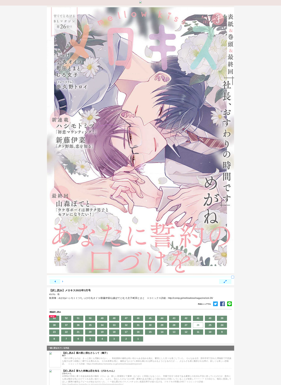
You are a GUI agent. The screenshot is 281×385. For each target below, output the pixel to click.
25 (210, 325)
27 (186, 325)
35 (90, 325)
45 (150, 318)
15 (150, 332)
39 (222, 318)
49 (102, 318)
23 (54, 332)
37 (66, 325)
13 (174, 332)
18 (114, 332)
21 (78, 332)
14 (162, 332)
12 (186, 332)
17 (126, 332)
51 (78, 318)
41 (198, 318)
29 (162, 325)
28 (174, 325)
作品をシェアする (204, 304)
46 (138, 318)
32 (126, 325)
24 (222, 325)
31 (138, 325)
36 (78, 325)
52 (66, 318)
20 (90, 332)
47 (126, 318)
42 (186, 318)
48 (114, 318)
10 (210, 332)
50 (90, 318)
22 (66, 332)
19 (102, 332)
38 (54, 325)
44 (162, 318)
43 (174, 318)
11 (198, 332)
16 (138, 332)
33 (114, 325)
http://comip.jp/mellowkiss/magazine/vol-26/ (190, 298)
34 (102, 325)
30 (150, 325)
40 (210, 318)
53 (54, 318)
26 (198, 325)
